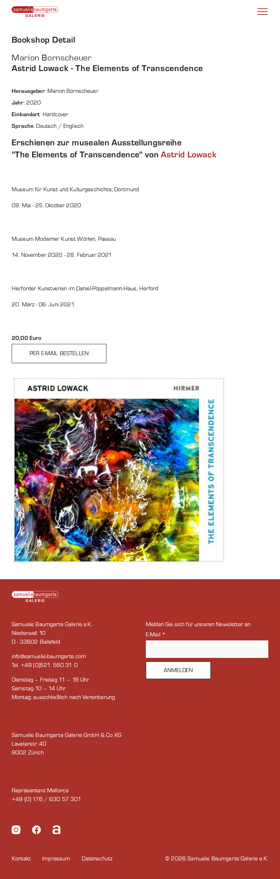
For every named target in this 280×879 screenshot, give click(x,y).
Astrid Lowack (189, 155)
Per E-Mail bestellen (59, 353)
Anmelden (178, 670)
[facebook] (36, 831)
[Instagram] (16, 831)
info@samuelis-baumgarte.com (49, 656)
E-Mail (156, 634)
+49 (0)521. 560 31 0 (49, 665)
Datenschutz (97, 858)
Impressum (56, 858)
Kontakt (21, 858)
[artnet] (56, 831)
